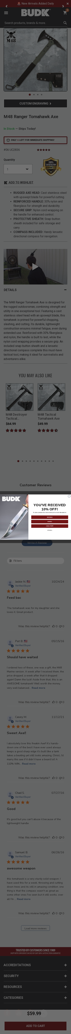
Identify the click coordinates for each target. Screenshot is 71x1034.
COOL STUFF (49, 526)
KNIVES (50, 521)
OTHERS (49, 530)
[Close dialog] (69, 496)
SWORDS (50, 517)
